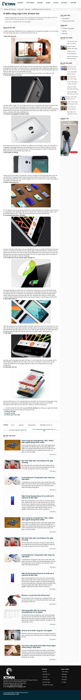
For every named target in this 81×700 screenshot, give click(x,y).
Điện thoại (27, 9)
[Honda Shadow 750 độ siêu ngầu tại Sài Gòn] (64, 48)
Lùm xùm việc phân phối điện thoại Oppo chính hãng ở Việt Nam (39, 646)
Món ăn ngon (46, 682)
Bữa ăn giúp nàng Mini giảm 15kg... (72, 57)
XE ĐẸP (48, 2)
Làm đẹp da (46, 679)
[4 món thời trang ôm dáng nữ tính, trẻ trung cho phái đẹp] (64, 105)
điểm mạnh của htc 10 (46, 425)
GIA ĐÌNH (20, 2)
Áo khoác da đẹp (32, 408)
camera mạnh (32, 425)
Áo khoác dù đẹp (10, 411)
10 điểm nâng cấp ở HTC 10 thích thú (41, 9)
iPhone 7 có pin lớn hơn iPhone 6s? (36, 595)
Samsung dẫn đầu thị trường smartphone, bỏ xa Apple (34, 611)
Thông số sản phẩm (68, 21)
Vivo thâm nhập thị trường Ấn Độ (17, 430)
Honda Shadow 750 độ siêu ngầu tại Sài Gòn (72, 48)
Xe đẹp (64, 682)
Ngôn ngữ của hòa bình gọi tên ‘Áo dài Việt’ (72, 114)
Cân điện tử (66, 18)
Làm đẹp (64, 677)
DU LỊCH (55, 2)
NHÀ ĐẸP (74, 2)
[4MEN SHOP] (69, 138)
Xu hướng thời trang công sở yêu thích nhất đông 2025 (71, 110)
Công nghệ (20, 9)
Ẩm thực (64, 679)
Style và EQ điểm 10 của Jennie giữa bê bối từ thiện (72, 75)
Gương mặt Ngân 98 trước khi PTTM (72, 93)
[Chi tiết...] (53, 454)
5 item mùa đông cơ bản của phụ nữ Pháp (72, 84)
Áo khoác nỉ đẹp (9, 413)
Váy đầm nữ (46, 674)
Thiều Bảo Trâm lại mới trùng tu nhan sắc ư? (72, 69)
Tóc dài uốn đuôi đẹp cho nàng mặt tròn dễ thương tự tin (72, 44)
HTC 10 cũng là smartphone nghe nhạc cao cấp (44, 430)
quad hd (13, 36)
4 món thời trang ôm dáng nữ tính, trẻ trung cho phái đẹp (72, 105)
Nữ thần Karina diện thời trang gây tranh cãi (71, 79)
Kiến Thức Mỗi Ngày (11, 9)
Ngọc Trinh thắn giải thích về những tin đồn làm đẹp (72, 100)
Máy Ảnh (64, 33)
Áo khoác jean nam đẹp (12, 415)
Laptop (64, 31)
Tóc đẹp (45, 677)
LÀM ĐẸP (40, 2)
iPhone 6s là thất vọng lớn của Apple (37, 631)
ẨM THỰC (64, 2)
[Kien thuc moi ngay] (8, 4)
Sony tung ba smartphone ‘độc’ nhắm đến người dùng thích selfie (38, 441)
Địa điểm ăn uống (48, 684)
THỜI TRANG (30, 2)
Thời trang (65, 671)
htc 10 (17, 31)
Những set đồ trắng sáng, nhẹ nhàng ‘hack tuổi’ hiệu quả (72, 54)
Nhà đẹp (64, 674)
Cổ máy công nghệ (68, 28)
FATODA (45, 671)
